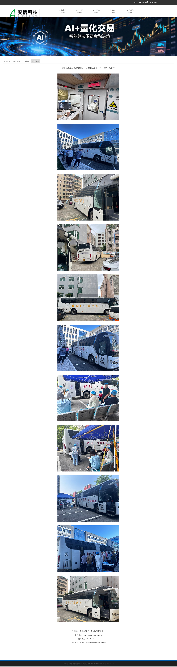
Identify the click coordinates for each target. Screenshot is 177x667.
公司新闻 (35, 61)
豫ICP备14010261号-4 (108, 664)
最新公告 (7, 61)
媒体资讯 (16, 61)
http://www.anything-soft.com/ (93, 635)
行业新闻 (26, 61)
